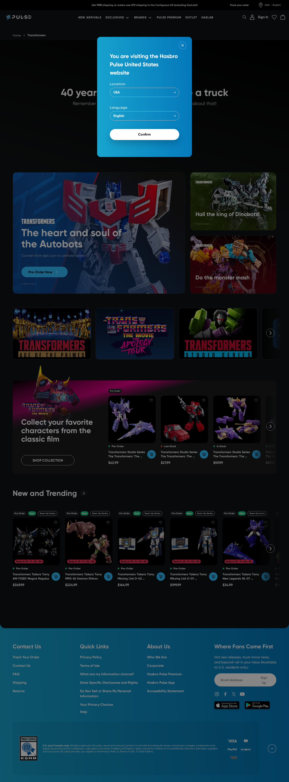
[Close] (182, 45)
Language (118, 107)
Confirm (144, 134)
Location (117, 84)
